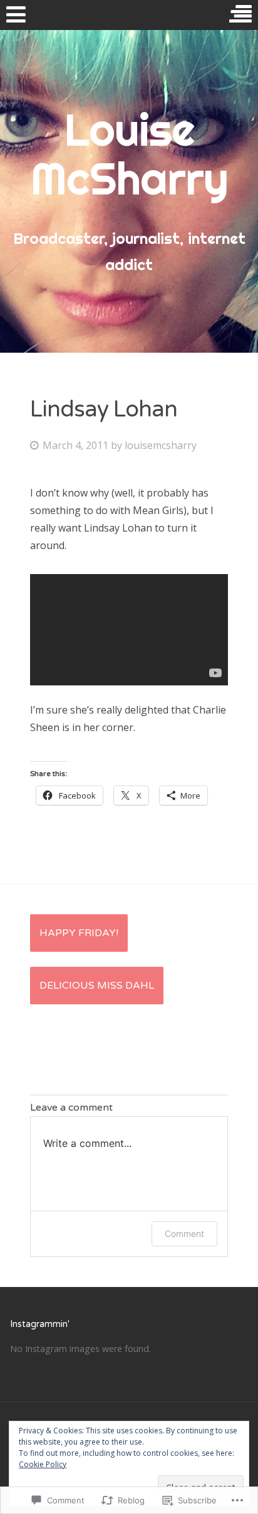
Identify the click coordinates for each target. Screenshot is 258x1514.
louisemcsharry (161, 445)
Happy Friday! (78, 933)
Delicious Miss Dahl (96, 985)
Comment (184, 1233)
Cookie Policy (42, 1464)
